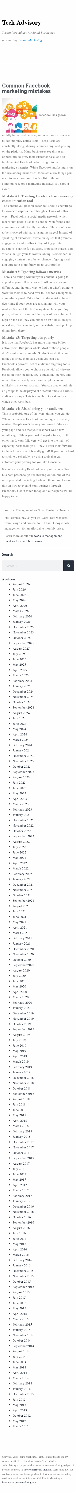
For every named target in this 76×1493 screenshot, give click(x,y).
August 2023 (21, 777)
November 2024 (23, 696)
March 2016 (21, 1254)
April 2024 (20, 734)
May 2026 (19, 600)
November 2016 (23, 1211)
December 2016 (23, 1206)
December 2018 (23, 1077)
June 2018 (19, 1110)
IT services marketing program (36, 1469)
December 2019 (23, 1013)
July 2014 (19, 1356)
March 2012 (21, 1426)
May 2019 (19, 1050)
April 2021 (20, 927)
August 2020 (21, 970)
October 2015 (22, 1281)
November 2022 (23, 825)
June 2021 (19, 916)
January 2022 (22, 879)
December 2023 (23, 756)
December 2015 (23, 1271)
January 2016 (22, 1265)
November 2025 (23, 632)
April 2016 (20, 1249)
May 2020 (19, 986)
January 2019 (22, 1072)
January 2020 (22, 1008)
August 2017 (21, 1163)
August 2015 (21, 1292)
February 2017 (22, 1195)
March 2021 (21, 932)
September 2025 (23, 643)
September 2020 (23, 965)
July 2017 (19, 1169)
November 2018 (23, 1083)
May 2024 (19, 729)
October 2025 (22, 638)
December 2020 (23, 949)
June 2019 (19, 1045)
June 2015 (19, 1303)
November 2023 (23, 761)
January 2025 (22, 686)
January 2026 (22, 621)
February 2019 (22, 1067)
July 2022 (19, 847)
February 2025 (22, 680)
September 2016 (23, 1222)
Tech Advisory (21, 22)
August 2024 (21, 713)
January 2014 (22, 1389)
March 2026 (21, 611)
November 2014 (23, 1335)
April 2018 (20, 1120)
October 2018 (22, 1088)
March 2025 (21, 675)
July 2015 (19, 1297)
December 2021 (23, 884)
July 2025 (19, 654)
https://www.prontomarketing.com (19, 1482)
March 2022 (21, 868)
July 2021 (19, 911)
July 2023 (19, 782)
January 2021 (22, 943)
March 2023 (21, 804)
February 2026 (22, 616)
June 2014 (19, 1362)
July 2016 (19, 1233)
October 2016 (22, 1217)
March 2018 (21, 1126)
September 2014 (23, 1346)
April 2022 (20, 863)
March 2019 (21, 1061)
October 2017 (22, 1153)
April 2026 (20, 605)
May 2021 (19, 922)
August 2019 (21, 1034)
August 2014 (21, 1351)
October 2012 (22, 1415)
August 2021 (21, 906)
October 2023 (22, 766)
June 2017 (19, 1174)
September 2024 (23, 707)
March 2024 (21, 739)
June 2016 (19, 1238)
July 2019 (19, 1040)
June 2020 (19, 981)
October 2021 (22, 895)
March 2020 (21, 997)
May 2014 (19, 1367)
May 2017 (19, 1179)
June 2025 (19, 659)
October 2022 (22, 831)
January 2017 (22, 1201)
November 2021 (23, 890)
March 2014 (21, 1378)
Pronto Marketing (30, 40)
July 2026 (19, 589)
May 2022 (19, 857)
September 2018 (23, 1093)
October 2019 (22, 1024)
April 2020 (20, 992)
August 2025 (21, 648)
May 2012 (19, 1421)
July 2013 (19, 1399)
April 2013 (20, 1410)
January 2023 (22, 814)
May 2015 (19, 1308)
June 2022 (19, 852)
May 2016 (19, 1244)
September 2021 (23, 900)
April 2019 (20, 1056)
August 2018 (21, 1099)
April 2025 (20, 670)
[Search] (68, 565)
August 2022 (21, 841)
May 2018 (19, 1115)
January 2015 (22, 1329)
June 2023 (19, 788)
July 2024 (19, 718)
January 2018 (22, 1136)
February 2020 (22, 1002)
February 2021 (22, 938)
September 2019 (23, 1029)
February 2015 (22, 1324)
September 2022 (23, 836)
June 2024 (19, 723)
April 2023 (20, 798)
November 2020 (23, 954)
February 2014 (22, 1383)
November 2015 (23, 1276)
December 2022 (23, 820)
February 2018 (22, 1131)
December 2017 (23, 1142)
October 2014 (22, 1340)
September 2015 (23, 1287)
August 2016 (21, 1228)
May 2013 (19, 1405)
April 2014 (20, 1372)
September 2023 (23, 772)
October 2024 (22, 702)
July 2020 (19, 975)
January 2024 (22, 750)
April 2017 (20, 1185)
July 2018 (19, 1104)
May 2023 (19, 793)
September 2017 (23, 1158)
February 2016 (22, 1260)
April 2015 (20, 1313)
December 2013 (23, 1394)
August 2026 (21, 584)
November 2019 (23, 1018)
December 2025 (23, 627)
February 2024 (22, 745)
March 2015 (21, 1319)
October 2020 (22, 959)
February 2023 (22, 809)
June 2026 (19, 595)
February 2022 (22, 874)
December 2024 (23, 691)
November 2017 (23, 1147)
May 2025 (19, 664)
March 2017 (21, 1190)
